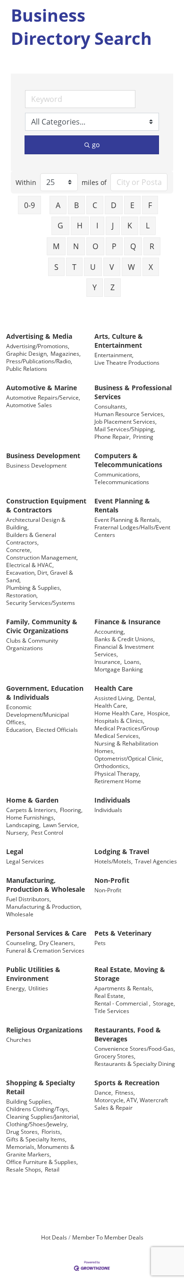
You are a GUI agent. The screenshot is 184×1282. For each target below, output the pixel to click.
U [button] (93, 267)
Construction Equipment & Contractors (46, 505)
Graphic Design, (27, 353)
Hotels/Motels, (113, 861)
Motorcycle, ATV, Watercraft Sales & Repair (131, 1103)
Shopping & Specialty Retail (40, 1087)
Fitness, (125, 1092)
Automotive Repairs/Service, (43, 397)
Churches (18, 1039)
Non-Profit (111, 880)
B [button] (76, 205)
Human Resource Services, (129, 414)
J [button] (113, 225)
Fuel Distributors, (28, 899)
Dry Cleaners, (57, 943)
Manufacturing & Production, (44, 906)
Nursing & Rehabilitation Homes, (126, 746)
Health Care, (110, 705)
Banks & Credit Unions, (124, 639)
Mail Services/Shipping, (124, 429)
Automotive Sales (29, 405)
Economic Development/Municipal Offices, (37, 714)
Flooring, (71, 809)
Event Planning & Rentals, (127, 519)
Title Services (111, 1010)
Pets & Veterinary (122, 933)
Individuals (112, 800)
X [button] (151, 267)
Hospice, (158, 713)
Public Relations (26, 368)
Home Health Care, (119, 713)
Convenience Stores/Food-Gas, (134, 1048)
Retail (52, 1169)
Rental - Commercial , (122, 1003)
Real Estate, (109, 995)
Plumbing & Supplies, (33, 587)
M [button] (56, 246)
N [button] (76, 246)
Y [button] (94, 287)
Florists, (52, 1131)
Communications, (117, 474)
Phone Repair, (112, 436)
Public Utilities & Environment (33, 974)
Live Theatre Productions (126, 362)
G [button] (60, 225)
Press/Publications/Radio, (39, 361)
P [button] (114, 246)
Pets (100, 943)
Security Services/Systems (40, 602)
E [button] (132, 205)
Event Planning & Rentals (122, 505)
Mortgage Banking (118, 669)
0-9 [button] (29, 205)
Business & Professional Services (133, 392)
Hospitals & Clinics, (119, 720)
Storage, (164, 1003)
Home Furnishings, (30, 817)
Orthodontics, (112, 766)
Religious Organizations (44, 1029)
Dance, (103, 1092)
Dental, (146, 698)
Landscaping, (23, 825)
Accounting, (109, 631)
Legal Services (25, 861)
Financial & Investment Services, (124, 650)
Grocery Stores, (114, 1056)
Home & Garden (32, 800)
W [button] (131, 267)
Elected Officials (57, 729)
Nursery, (17, 832)
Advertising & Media (39, 336)
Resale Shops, (24, 1169)
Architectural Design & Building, (36, 523)
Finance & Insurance (127, 621)
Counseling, (21, 943)
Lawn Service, (61, 825)
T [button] (74, 267)
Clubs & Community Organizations (32, 644)
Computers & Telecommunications (128, 460)
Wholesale (19, 914)
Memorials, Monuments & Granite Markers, (40, 1150)
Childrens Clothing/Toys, (37, 1109)
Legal (14, 851)
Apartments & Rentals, (123, 988)
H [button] (80, 225)
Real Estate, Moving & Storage (129, 974)
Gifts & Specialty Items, (36, 1139)
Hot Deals (54, 1237)
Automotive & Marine (41, 387)
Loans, (132, 661)
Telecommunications (121, 482)
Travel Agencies (156, 861)
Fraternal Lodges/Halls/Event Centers (132, 530)
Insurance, (108, 661)
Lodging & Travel (121, 851)
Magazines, (65, 353)
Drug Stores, (22, 1131)
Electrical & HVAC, (30, 565)
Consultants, (110, 406)
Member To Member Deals (107, 1237)
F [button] (150, 205)
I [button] (97, 225)
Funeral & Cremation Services (45, 950)
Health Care (113, 688)
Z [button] (112, 287)
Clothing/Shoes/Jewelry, (37, 1124)
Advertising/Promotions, (37, 346)
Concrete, (19, 549)
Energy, (16, 988)
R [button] (152, 246)
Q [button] (133, 246)
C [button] (94, 205)
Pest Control (47, 832)
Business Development (43, 455)
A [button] (58, 205)
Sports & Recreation (126, 1082)
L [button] (148, 225)
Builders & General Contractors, (31, 538)
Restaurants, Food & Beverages (127, 1034)
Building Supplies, (29, 1101)
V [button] (111, 267)
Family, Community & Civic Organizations (41, 626)
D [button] (114, 205)
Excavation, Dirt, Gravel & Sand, (39, 576)
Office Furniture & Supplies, (42, 1161)
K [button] (129, 225)
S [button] (56, 267)
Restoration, (22, 595)
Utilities (38, 988)
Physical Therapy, (117, 773)
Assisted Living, (114, 698)
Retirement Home (117, 781)
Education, (19, 729)
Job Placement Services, (125, 421)
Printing (143, 436)
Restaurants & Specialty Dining (134, 1063)
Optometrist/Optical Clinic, (128, 758)
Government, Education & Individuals (45, 693)
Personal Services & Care (46, 933)
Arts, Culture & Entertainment (118, 341)
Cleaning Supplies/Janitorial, (42, 1116)
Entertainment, (114, 355)
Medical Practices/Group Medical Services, (126, 731)
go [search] (96, 144)
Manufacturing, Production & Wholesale (45, 885)
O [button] (95, 246)
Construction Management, (42, 557)
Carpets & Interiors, (32, 809)
